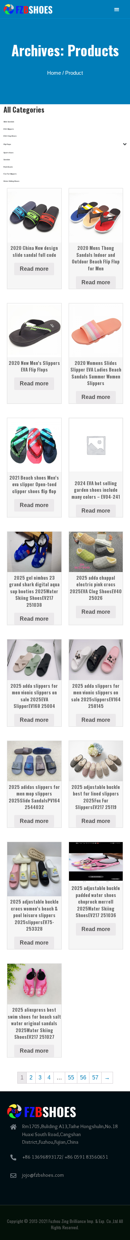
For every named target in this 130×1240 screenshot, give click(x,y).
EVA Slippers (8, 129)
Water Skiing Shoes (11, 181)
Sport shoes (8, 153)
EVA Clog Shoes (10, 136)
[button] (117, 9)
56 (83, 1077)
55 (71, 1077)
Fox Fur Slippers (10, 174)
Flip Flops (7, 144)
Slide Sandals (8, 122)
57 (95, 1077)
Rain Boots (8, 167)
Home (54, 73)
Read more (34, 269)
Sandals (6, 159)
